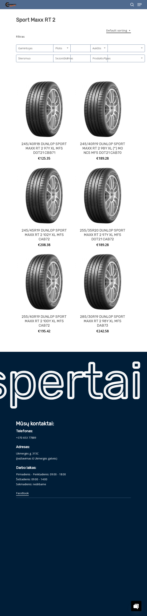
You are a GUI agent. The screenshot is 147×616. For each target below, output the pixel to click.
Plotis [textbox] (58, 48)
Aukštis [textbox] (96, 48)
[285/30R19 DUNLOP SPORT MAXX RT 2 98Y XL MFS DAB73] (102, 282)
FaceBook (22, 493)
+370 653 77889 (26, 437)
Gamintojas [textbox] (25, 48)
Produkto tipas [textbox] (101, 58)
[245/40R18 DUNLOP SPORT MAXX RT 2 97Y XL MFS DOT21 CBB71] (44, 109)
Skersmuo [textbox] (24, 58)
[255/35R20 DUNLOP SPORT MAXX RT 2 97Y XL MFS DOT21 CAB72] (102, 196)
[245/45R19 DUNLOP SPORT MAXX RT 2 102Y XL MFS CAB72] (44, 196)
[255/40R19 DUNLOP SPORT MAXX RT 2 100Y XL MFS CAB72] (44, 282)
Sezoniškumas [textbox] (64, 58)
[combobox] (118, 30)
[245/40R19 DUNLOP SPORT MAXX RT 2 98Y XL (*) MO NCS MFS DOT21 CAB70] (102, 109)
